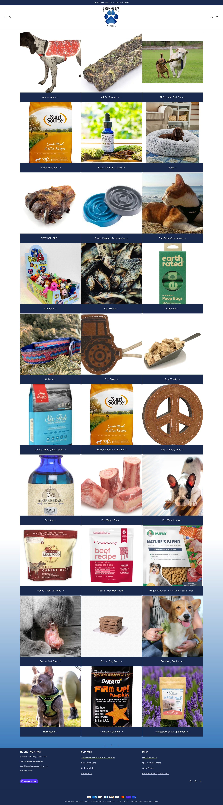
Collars (49, 379)
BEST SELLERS (49, 238)
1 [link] (104, 745)
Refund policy (97, 801)
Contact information (151, 801)
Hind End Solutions (110, 731)
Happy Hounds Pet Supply (80, 801)
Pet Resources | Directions (155, 773)
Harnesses (49, 731)
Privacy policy (110, 801)
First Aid (49, 520)
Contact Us (86, 773)
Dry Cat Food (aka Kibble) (49, 449)
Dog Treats (171, 379)
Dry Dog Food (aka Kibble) (110, 449)
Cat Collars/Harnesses (171, 238)
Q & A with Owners (151, 763)
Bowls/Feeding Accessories (110, 238)
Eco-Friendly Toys (171, 449)
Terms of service (123, 801)
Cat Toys (49, 308)
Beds (171, 167)
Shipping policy (136, 801)
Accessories (49, 97)
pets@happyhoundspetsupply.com (34, 766)
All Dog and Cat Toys (171, 97)
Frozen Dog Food (110, 661)
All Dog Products (49, 167)
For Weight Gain (110, 520)
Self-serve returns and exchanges (98, 757)
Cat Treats (110, 308)
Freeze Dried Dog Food (110, 590)
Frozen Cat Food (49, 661)
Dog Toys (110, 379)
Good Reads (148, 768)
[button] (5, 17)
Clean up (171, 308)
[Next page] (118, 745)
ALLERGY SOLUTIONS (110, 167)
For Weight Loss (171, 520)
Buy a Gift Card (88, 763)
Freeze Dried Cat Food (49, 590)
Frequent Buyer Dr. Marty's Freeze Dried (171, 590)
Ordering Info (87, 768)
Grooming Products (171, 661)
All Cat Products (110, 97)
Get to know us (149, 757)
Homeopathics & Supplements (171, 731)
